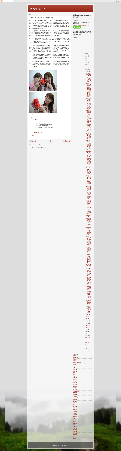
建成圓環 (75, 411)
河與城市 (75, 433)
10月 (87, 314)
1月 (87, 331)
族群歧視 (75, 384)
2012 (86, 67)
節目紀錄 (75, 355)
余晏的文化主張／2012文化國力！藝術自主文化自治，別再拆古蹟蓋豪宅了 (88, 180)
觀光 (74, 408)
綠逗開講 (75, 440)
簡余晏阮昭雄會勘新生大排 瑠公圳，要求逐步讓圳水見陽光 (88, 128)
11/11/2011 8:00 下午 (37, 132)
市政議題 (75, 359)
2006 (86, 340)
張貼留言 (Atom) (36, 144)
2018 (86, 56)
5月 (87, 323)
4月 (87, 325)
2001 (86, 346)
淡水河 (74, 421)
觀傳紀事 (75, 406)
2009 (86, 335)
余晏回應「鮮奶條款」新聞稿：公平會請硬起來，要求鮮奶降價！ (88, 258)
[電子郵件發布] (32, 114)
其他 (74, 424)
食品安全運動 (76, 391)
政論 (74, 366)
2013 (86, 66)
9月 (87, 316)
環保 (74, 374)
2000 (86, 348)
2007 (86, 339)
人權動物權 (75, 357)
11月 (87, 73)
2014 (86, 64)
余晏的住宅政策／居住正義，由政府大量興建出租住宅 (88, 136)
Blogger (66, 445)
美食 (74, 436)
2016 (86, 60)
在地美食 (75, 396)
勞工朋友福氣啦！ (88, 228)
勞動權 (74, 438)
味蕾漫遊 (75, 423)
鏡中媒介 (75, 364)
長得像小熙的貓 (88, 216)
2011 (86, 69)
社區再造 (75, 428)
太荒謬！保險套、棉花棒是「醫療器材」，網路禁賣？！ (88, 210)
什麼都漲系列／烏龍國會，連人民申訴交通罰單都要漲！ (88, 309)
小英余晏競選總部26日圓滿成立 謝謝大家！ (88, 113)
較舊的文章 (66, 141)
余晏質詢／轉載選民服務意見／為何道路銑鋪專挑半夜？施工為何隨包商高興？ (88, 92)
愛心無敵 (75, 389)
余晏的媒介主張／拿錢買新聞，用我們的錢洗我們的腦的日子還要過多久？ (88, 241)
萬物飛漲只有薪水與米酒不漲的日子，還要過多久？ (88, 250)
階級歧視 (75, 429)
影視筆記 (75, 401)
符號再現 (75, 394)
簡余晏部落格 (37, 8)
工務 (74, 376)
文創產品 (75, 426)
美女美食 (75, 414)
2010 (86, 333)
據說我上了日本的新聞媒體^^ (88, 84)
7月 (87, 320)
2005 (86, 342)
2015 (86, 62)
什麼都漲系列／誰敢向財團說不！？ (88, 288)
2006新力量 (75, 398)
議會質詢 (75, 360)
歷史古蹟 (75, 369)
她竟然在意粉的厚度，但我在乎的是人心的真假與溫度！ (88, 272)
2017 (86, 58)
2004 (86, 344)
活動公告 (75, 382)
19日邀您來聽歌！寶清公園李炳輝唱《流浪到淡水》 (88, 203)
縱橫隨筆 (75, 371)
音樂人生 (75, 392)
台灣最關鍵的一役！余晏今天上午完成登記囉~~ (88, 154)
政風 (74, 418)
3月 (87, 327)
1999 (86, 350)
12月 (87, 71)
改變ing (74, 372)
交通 (74, 367)
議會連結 (75, 431)
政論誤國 (75, 413)
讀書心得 (75, 377)
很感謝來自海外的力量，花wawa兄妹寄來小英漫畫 (88, 119)
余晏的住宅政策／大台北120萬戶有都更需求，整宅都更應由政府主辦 (88, 162)
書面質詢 (75, 399)
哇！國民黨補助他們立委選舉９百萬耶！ (88, 302)
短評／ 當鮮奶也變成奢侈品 (88, 266)
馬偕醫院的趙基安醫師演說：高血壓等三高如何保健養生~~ (88, 222)
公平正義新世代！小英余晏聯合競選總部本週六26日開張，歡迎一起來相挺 (88, 145)
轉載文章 (75, 416)
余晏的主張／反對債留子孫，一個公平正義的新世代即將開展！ (88, 78)
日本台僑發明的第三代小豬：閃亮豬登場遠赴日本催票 (88, 170)
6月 (87, 321)
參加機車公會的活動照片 (88, 197)
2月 (87, 329)
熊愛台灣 (75, 409)
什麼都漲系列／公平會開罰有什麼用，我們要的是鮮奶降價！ (88, 295)
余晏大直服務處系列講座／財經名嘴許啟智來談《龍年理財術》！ (88, 281)
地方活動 (75, 387)
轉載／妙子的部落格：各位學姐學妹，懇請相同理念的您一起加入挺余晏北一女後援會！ (88, 103)
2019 (86, 55)
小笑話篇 (75, 419)
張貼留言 (33, 135)
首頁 (49, 141)
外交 (74, 404)
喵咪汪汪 (75, 386)
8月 (87, 318)
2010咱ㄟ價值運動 (77, 362)
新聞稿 (74, 381)
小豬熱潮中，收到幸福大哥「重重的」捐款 (88, 232)
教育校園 (75, 403)
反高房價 (75, 434)
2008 (86, 337)
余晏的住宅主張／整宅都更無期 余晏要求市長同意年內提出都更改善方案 (88, 190)
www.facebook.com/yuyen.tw (82, 25)
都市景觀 (75, 379)
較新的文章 (32, 141)
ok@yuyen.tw (81, 22)
